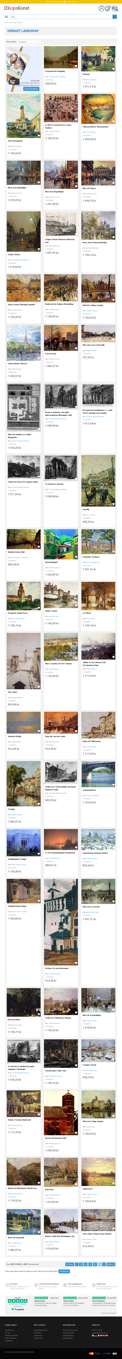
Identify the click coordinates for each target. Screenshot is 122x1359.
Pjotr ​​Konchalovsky (92, 562)
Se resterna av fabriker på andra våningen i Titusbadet (21, 1067)
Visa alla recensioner (108, 1313)
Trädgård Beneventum (17, 906)
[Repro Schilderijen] (101, 1335)
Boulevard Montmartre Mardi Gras (22, 1188)
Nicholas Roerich (54, 974)
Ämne (10, 22)
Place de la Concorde (91, 907)
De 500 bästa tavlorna (70, 1330)
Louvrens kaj (50, 354)
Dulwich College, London (93, 305)
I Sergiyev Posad (89, 1065)
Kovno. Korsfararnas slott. (56, 1138)
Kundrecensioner (68, 1333)
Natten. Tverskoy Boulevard (19, 1120)
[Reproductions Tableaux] (98, 1335)
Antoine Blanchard (92, 248)
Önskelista (37, 1333)
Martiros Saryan (54, 568)
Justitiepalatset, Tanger (17, 859)
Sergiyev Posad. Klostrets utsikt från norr (59, 240)
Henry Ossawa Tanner (18, 864)
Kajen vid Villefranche (92, 741)
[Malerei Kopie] (95, 1335)
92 (85, 1264)
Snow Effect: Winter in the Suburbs (97, 1234)
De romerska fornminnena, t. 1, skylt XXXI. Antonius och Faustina (97, 411)
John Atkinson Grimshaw (57, 77)
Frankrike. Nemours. (91, 557)
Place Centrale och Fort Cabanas (58, 664)
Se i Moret (87, 613)
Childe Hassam (16, 369)
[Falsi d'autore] (93, 1335)
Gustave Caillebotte (92, 795)
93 (90, 1264)
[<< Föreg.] (69, 1264)
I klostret (86, 74)
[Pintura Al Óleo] (106, 1335)
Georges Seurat (91, 1239)
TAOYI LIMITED (97, 1330)
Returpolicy (9, 1341)
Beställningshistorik (40, 1330)
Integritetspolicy (68, 1335)
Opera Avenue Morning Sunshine (21, 305)
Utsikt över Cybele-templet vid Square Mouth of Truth (60, 788)
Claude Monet (91, 669)
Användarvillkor (68, 1338)
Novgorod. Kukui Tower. (18, 613)
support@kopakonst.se (99, 1333)
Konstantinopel (51, 562)
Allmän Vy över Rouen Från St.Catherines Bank (94, 663)
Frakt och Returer (11, 1338)
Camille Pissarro (54, 131)
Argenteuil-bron (89, 790)
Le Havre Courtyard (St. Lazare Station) (58, 126)
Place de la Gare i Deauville (94, 345)
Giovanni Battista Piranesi (20, 441)
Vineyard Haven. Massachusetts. (96, 127)
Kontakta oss (64, 1271)
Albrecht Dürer (54, 616)
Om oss (7, 1333)
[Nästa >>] (111, 1264)
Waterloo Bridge (14, 736)
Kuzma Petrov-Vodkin (18, 912)
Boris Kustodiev (91, 80)
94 (95, 1264)
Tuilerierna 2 (88, 1189)
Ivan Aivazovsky (54, 858)
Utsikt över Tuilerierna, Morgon (58, 1018)
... (76, 1264)
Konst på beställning (31, 89)
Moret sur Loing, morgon (93, 1121)
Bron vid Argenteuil (16, 1238)
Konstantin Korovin (55, 1076)
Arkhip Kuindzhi (17, 697)
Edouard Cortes (16, 193)
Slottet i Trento (51, 611)
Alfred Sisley (90, 618)
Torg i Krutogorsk (15, 141)
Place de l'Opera (89, 188)
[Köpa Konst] (104, 1335)
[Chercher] (114, 17)
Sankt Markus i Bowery (17, 364)
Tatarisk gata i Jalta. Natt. (55, 1071)
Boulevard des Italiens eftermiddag (59, 304)
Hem (6, 22)
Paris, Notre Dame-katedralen (95, 242)
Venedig (86, 509)
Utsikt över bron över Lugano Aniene (23, 482)
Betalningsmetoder (11, 1335)
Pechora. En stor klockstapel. (57, 968)
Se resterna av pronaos (54, 484)
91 (81, 1264)
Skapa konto (38, 1338)
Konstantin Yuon (54, 246)
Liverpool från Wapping (55, 71)
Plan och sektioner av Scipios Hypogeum (19, 435)
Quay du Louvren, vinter (55, 736)
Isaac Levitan (90, 515)
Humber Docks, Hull (16, 552)
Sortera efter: (11, 42)
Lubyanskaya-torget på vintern (95, 853)
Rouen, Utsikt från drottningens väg (59, 1236)
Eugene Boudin (91, 350)
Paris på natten (14, 1020)
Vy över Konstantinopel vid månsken (60, 853)
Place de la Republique (17, 188)
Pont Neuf (49, 1190)
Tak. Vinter (12, 692)
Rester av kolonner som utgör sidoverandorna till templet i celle (58, 413)
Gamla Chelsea (14, 254)
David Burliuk (91, 132)
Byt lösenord (38, 1335)
